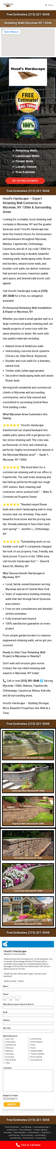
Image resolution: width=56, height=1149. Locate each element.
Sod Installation (33, 1132)
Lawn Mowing (26, 1127)
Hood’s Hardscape (12, 1127)
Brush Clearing (27, 1135)
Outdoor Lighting (40, 1130)
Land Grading (40, 1135)
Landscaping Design (41, 1127)
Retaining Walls (20, 1132)
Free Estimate (28, 1138)
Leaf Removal (12, 1130)
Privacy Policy (41, 1138)
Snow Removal (15, 1138)
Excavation (46, 1132)
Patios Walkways (25, 1130)
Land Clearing (14, 1135)
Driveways (8, 1132)
